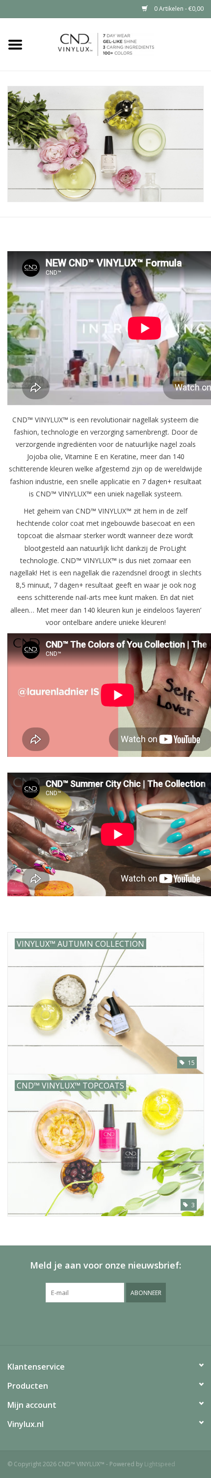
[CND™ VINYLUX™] (120, 43)
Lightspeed (159, 1464)
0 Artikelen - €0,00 (178, 8)
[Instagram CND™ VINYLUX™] (114, 1322)
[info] (105, 143)
